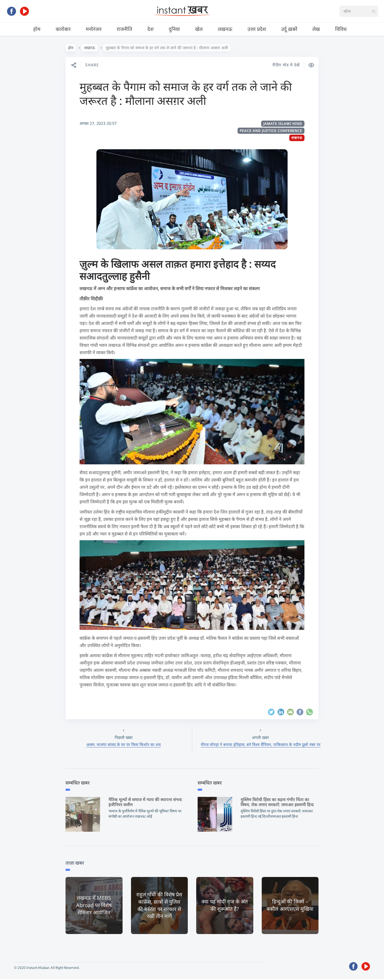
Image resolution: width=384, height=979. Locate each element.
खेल (199, 29)
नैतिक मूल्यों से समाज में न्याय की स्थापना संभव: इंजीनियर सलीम (145, 802)
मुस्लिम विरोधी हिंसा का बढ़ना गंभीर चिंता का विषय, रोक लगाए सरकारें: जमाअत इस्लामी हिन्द (277, 802)
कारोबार (63, 29)
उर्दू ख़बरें (289, 29)
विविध (341, 29)
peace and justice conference (271, 130)
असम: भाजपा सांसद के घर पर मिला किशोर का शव (123, 744)
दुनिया (174, 29)
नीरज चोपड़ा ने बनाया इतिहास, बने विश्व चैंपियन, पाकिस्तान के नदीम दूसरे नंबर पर (260, 744)
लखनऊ (225, 29)
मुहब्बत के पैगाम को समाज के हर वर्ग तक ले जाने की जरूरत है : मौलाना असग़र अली (186, 93)
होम (36, 29)
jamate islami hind (282, 123)
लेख (316, 29)
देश (150, 29)
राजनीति (124, 29)
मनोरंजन (93, 29)
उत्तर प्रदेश (256, 29)
